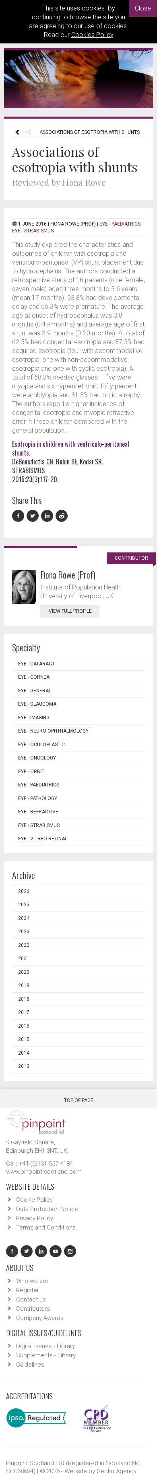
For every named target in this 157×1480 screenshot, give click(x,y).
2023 (23, 931)
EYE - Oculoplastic (41, 744)
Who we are (32, 1281)
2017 (23, 1012)
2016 (23, 1026)
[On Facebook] (19, 516)
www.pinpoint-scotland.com (44, 1171)
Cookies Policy (92, 35)
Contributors (33, 1308)
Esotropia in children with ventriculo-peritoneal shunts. (70, 448)
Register (27, 1290)
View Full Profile (70, 611)
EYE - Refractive (38, 812)
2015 (23, 1039)
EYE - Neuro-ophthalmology (53, 731)
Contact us (31, 1299)
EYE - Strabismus (33, 231)
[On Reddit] (62, 516)
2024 (23, 918)
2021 (23, 958)
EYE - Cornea (34, 677)
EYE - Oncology (37, 758)
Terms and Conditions (46, 1227)
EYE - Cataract (36, 664)
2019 (23, 985)
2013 (23, 1066)
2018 (23, 999)
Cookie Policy (34, 1199)
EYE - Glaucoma (37, 704)
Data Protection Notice (47, 1209)
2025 (23, 904)
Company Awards (40, 1318)
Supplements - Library (46, 1355)
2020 (23, 972)
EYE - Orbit (31, 771)
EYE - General (34, 691)
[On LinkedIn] (48, 516)
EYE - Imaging (34, 717)
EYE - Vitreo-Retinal (42, 839)
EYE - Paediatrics (119, 224)
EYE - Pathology (37, 798)
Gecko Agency (116, 1471)
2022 (23, 945)
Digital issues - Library (45, 1346)
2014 (23, 1053)
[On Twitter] (34, 516)
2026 (23, 891)
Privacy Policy (34, 1218)
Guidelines (30, 1364)
